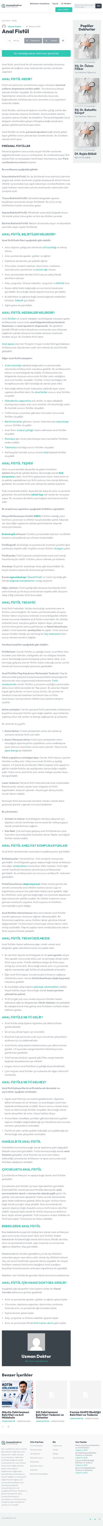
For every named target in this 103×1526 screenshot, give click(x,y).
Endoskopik (8, 534)
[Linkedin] (95, 1519)
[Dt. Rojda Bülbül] (87, 134)
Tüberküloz (11, 447)
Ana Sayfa (6, 21)
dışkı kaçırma (31, 884)
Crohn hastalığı (13, 365)
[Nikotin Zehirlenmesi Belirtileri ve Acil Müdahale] (17, 1395)
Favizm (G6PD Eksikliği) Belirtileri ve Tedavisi (85, 1413)
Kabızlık (19, 300)
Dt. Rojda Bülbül (85, 154)
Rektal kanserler (13, 421)
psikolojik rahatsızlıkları (46, 986)
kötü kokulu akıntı (43, 1323)
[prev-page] (3, 1427)
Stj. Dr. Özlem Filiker (84, 67)
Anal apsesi (8, 343)
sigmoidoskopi (17, 577)
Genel (14, 21)
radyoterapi (62, 421)
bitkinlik (60, 283)
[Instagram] (90, 1519)
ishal (45, 452)
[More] (63, 40)
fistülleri (12, 318)
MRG (37, 516)
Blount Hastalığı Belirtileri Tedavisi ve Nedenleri (85, 1469)
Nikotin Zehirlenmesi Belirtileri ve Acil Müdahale (15, 1414)
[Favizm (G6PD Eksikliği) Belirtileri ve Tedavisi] (85, 1395)
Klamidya (10, 438)
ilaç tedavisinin (52, 633)
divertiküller (41, 392)
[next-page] (8, 1427)
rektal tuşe (37, 494)
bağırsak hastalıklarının (22, 580)
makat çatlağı (25, 430)
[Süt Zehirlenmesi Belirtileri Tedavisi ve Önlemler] (51, 1395)
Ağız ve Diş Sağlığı (83, 157)
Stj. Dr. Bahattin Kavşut (85, 111)
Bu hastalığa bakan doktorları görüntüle (36, 53)
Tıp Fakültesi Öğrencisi (85, 72)
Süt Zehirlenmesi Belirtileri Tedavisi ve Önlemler (50, 1414)
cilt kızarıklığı (49, 247)
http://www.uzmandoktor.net (36, 1361)
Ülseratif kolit (34, 577)
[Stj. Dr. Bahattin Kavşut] (87, 90)
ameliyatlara (20, 866)
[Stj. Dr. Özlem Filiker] (87, 46)
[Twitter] (99, 1519)
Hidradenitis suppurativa (18, 400)
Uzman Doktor (15, 26)
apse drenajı (11, 750)
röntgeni (58, 548)
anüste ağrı (42, 269)
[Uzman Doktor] (4, 26)
